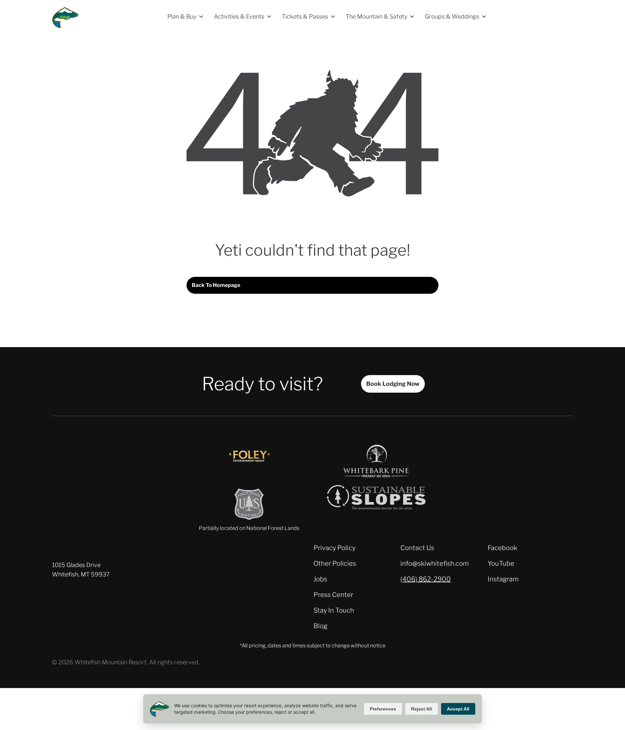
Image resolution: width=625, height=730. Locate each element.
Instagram (503, 579)
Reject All (421, 708)
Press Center (333, 595)
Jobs (320, 579)
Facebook (502, 548)
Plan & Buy (181, 16)
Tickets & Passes (305, 16)
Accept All (458, 708)
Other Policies (334, 563)
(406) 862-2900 (425, 579)
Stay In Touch (333, 610)
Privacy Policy (334, 548)
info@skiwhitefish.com (434, 563)
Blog (320, 626)
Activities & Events (239, 16)
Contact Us (417, 548)
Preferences (383, 708)
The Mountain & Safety (376, 16)
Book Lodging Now (393, 383)
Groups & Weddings (452, 16)
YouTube (501, 563)
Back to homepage (216, 285)
